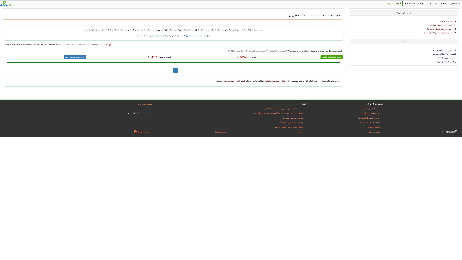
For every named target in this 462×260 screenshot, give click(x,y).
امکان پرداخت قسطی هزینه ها (440, 29)
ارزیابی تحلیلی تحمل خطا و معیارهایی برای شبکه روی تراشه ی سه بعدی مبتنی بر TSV (314, 51)
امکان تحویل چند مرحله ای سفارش (438, 32)
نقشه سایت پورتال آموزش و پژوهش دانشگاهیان (283, 108)
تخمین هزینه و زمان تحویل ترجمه (289, 127)
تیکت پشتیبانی (220, 132)
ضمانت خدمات (446, 21)
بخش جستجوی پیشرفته (275, 81)
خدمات (444, 3)
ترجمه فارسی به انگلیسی (370, 113)
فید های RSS (143, 132)
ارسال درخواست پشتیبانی (446, 61)
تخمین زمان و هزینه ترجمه (445, 57)
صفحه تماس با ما (144, 104)
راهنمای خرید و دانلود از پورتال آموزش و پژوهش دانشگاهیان (278, 113)
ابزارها (301, 132)
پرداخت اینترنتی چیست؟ (293, 118)
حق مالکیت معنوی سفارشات (441, 25)
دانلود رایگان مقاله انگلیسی (331, 57)
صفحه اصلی (455, 3)
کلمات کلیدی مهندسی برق (234, 81)
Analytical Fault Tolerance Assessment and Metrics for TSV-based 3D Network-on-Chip (33, 45)
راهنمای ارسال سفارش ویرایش (444, 54)
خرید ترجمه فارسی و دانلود (74, 57)
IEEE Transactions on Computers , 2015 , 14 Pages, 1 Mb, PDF (85, 45)
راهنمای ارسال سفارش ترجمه (444, 50)
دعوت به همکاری (373, 132)
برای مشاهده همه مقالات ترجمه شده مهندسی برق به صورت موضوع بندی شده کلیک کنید (173, 35)
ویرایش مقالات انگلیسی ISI (369, 118)
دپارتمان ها (410, 3)
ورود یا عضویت (393, 3)
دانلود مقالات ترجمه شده (370, 122)
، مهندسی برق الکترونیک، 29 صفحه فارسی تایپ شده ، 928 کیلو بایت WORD (258, 51)
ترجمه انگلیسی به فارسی (370, 108)
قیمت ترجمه (432, 3)
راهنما (422, 3)
